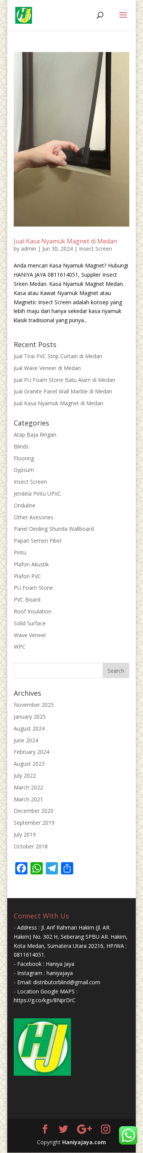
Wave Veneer (30, 635)
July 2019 (25, 834)
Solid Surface (30, 623)
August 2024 (29, 728)
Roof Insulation (32, 611)
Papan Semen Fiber (38, 540)
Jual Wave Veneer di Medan (47, 368)
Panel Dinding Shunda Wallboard (54, 528)
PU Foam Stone (33, 587)
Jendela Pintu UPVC (37, 493)
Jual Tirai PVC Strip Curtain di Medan (58, 356)
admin (28, 248)
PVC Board (27, 599)
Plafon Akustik (31, 564)
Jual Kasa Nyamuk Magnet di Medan (65, 241)
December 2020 (33, 810)
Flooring (24, 458)
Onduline (24, 505)
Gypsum (24, 469)
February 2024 (31, 751)
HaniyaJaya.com (84, 1142)
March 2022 (28, 787)
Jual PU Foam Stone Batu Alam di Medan (64, 379)
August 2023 (29, 763)
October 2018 (31, 846)
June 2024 (26, 740)
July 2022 (25, 775)
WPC (20, 646)
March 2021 (28, 799)
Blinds (21, 446)
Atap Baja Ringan (35, 434)
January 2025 (30, 716)
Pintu (20, 552)
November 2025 (34, 704)
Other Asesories (33, 517)
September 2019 (34, 822)
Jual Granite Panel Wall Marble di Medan (63, 391)
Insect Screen (95, 248)
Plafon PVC (27, 576)
